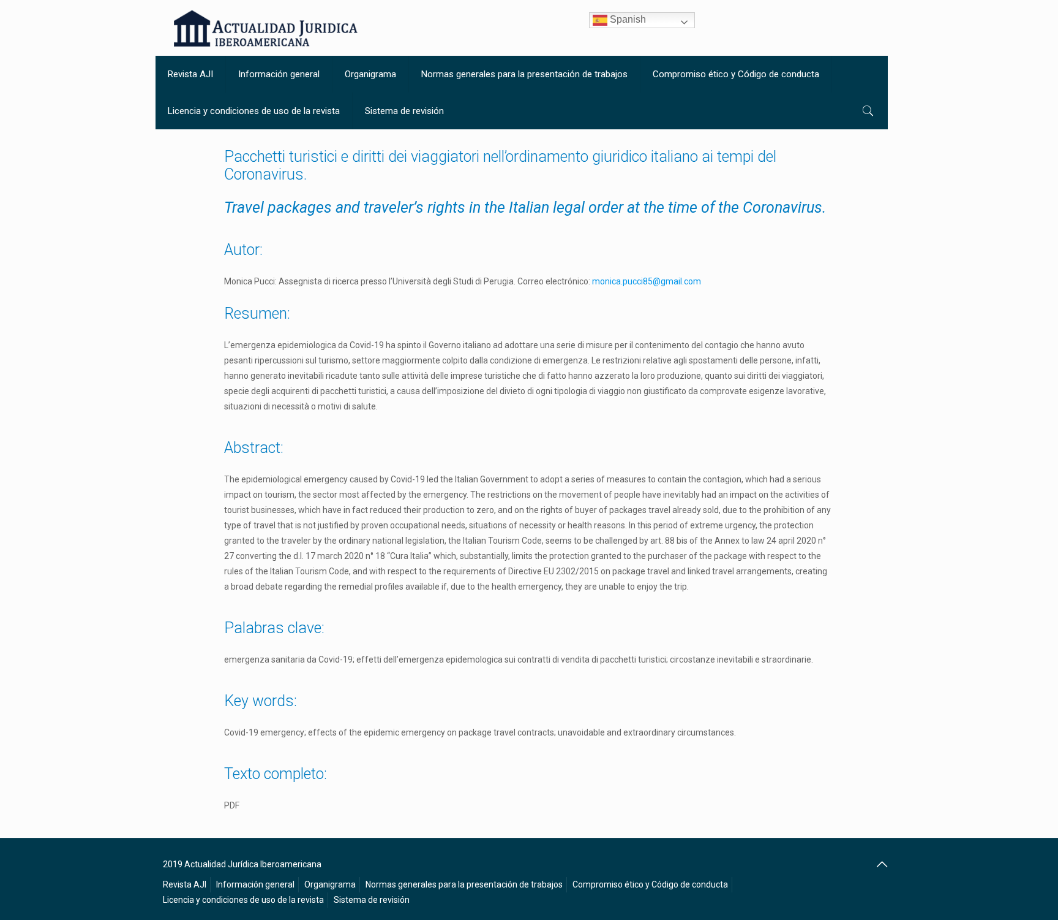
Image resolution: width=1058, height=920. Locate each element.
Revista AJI (184, 884)
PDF (231, 805)
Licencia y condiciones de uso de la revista (243, 900)
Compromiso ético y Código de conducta (650, 884)
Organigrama (330, 884)
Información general (255, 884)
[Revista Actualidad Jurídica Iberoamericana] (266, 28)
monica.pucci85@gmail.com (646, 281)
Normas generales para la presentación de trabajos (464, 884)
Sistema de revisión (372, 900)
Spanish (626, 19)
